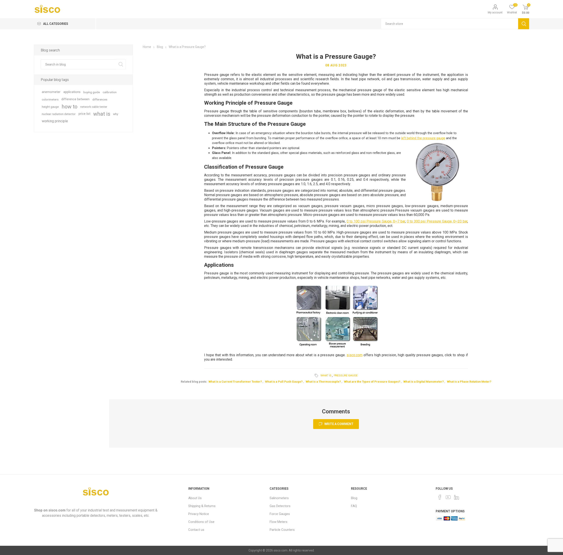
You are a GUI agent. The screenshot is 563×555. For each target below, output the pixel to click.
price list (84, 114)
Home (147, 47)
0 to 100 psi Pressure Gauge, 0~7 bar (376, 221)
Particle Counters (282, 530)
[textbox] (449, 23)
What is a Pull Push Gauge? (284, 381)
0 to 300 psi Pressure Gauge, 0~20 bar (437, 221)
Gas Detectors (280, 506)
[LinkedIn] (456, 497)
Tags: (317, 375)
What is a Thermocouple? (323, 381)
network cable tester (93, 106)
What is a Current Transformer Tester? (235, 381)
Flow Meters (278, 522)
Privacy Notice (198, 514)
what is (325, 375)
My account (495, 12)
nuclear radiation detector (59, 114)
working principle (55, 121)
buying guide (91, 92)
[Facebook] (439, 497)
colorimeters (50, 99)
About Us (195, 498)
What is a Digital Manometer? (423, 381)
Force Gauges (280, 514)
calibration (110, 92)
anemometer (51, 92)
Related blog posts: (194, 381)
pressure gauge (346, 375)
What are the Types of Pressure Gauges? (372, 381)
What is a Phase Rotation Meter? (469, 381)
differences (99, 99)
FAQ (354, 506)
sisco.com (354, 355)
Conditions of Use (201, 522)
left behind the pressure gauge (423, 138)
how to (69, 107)
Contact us (196, 530)
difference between (75, 99)
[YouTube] (448, 497)
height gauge (50, 106)
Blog (354, 498)
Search (523, 23)
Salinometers (279, 498)
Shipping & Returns (202, 506)
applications (71, 92)
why (115, 114)
